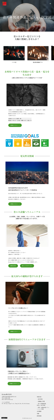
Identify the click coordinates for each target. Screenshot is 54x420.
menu (50, 3)
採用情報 (39, 416)
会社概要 (39, 411)
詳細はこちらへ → (15, 125)
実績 (38, 413)
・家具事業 (39, 399)
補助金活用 (13, 266)
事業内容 (39, 397)
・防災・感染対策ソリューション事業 (43, 408)
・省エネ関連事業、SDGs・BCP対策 (42, 404)
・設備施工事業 (41, 401)
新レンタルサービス (27, 266)
